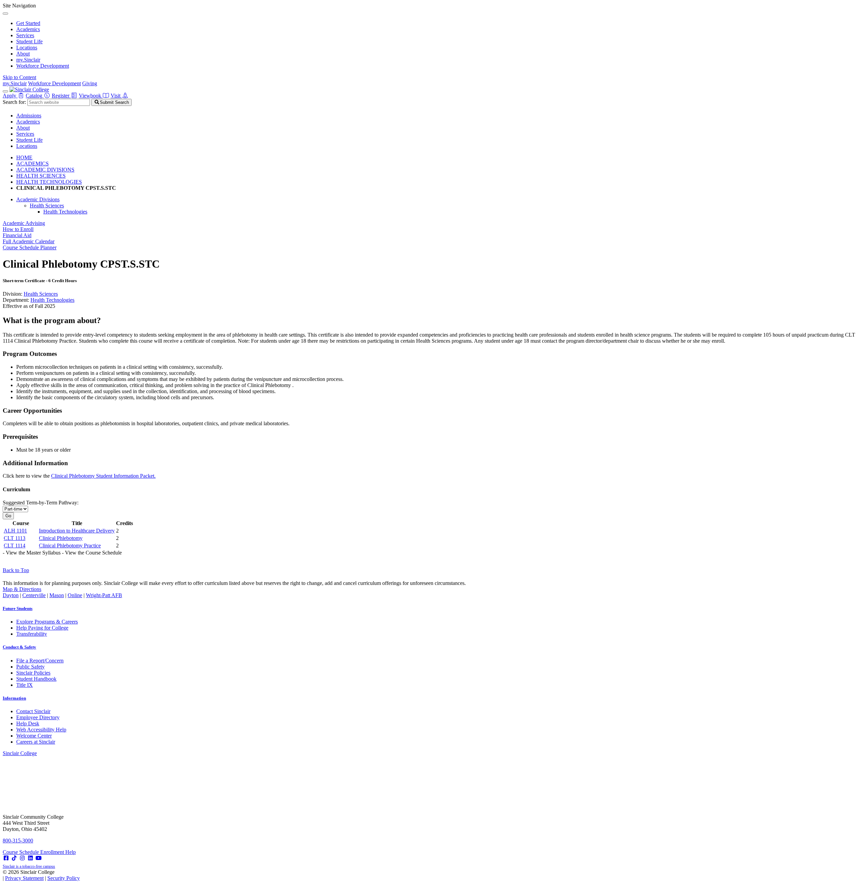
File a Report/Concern (40, 660)
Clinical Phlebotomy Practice (70, 545)
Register (61, 95)
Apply (10, 95)
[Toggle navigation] (5, 91)
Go (8, 515)
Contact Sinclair (33, 711)
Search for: (14, 102)
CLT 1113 (14, 538)
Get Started (28, 23)
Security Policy (63, 878)
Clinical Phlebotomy (61, 538)
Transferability (31, 634)
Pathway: (40, 502)
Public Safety (30, 667)
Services (25, 35)
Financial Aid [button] (17, 235)
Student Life (29, 41)
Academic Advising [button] (24, 223)
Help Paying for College (42, 628)
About (23, 53)
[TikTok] (14, 858)
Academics (28, 29)
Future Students (17, 608)
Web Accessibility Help (41, 729)
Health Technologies (65, 211)
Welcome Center (34, 736)
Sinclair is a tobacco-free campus (29, 866)
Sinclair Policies (33, 673)
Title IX (24, 685)
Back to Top (16, 570)
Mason (56, 595)
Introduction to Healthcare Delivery (77, 531)
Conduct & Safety (19, 647)
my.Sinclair (28, 60)
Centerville (34, 595)
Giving (89, 83)
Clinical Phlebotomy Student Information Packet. (103, 476)
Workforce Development (42, 66)
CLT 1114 (14, 545)
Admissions (28, 115)
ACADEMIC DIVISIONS (45, 170)
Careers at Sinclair (35, 742)
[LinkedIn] (30, 858)
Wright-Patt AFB (104, 595)
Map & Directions (22, 589)
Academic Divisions (38, 199)
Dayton (11, 595)
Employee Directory (38, 717)
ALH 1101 (15, 531)
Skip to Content (19, 77)
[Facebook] (6, 858)
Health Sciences (47, 205)
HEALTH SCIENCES (41, 176)
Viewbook (90, 95)
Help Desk (27, 723)
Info (14, 698)
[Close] (5, 14)
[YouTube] (38, 858)
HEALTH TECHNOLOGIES (49, 182)
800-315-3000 (18, 840)
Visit (116, 95)
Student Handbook (36, 679)
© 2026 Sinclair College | (41, 875)
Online (75, 595)
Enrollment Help (58, 852)
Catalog (35, 95)
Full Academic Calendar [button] (28, 241)
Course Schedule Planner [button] (29, 247)
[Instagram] (22, 858)
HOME (24, 157)
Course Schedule (21, 852)
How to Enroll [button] (18, 229)
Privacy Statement (24, 878)
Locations (26, 47)
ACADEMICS (32, 163)
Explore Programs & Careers (47, 622)
